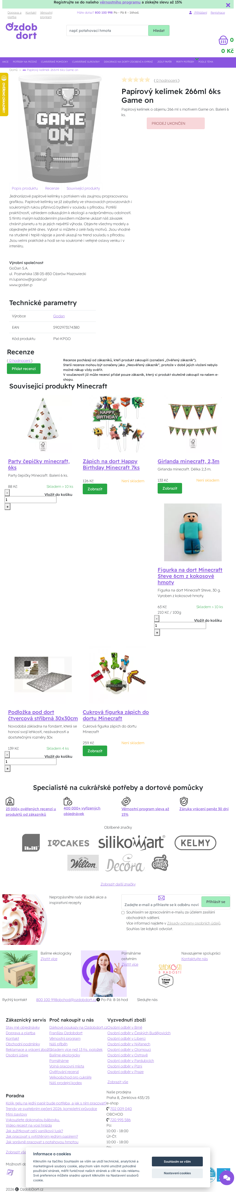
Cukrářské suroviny (86, 61)
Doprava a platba (14, 15)
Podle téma (205, 61)
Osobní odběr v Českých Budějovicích (139, 1033)
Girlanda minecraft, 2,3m (188, 461)
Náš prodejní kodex (65, 1082)
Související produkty (83, 188)
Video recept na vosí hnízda (29, 1125)
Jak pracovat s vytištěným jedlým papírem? (42, 1136)
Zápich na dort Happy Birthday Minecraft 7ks (111, 464)
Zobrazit (95, 489)
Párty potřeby (185, 61)
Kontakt (31, 12)
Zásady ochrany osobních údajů (193, 923)
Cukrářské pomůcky (54, 61)
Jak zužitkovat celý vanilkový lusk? (34, 1130)
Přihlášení (200, 12)
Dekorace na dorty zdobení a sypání (128, 61)
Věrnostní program (46, 15)
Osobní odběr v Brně (124, 1027)
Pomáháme (59, 1060)
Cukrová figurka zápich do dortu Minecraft (116, 715)
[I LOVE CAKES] (69, 843)
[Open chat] (226, 1180)
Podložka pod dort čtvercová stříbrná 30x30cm (43, 715)
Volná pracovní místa (66, 1066)
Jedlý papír (164, 61)
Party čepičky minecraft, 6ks (39, 464)
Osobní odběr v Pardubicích (130, 1060)
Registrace (218, 12)
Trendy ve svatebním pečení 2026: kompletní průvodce (51, 1108)
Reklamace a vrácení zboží (27, 1049)
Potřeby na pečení (25, 61)
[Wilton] (83, 863)
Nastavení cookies (177, 1173)
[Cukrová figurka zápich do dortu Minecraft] (118, 674)
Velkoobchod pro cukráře (70, 1077)
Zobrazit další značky (118, 884)
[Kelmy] (195, 843)
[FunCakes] (160, 863)
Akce (5, 61)
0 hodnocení (166, 80)
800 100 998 (46, 999)
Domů (13, 70)
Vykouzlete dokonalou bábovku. (33, 1119)
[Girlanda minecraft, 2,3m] (193, 423)
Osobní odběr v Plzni (124, 1066)
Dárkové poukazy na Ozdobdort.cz (78, 1027)
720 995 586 (120, 1119)
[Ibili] (31, 843)
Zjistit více (49, 958)
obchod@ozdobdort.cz (76, 999)
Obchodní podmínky (23, 1044)
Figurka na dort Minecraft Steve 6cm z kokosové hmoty (190, 576)
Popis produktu (25, 188)
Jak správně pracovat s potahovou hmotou (42, 1142)
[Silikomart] (132, 843)
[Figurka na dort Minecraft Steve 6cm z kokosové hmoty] (193, 532)
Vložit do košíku (58, 494)
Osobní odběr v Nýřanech (128, 1044)
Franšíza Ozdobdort (66, 1033)
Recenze (52, 188)
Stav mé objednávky (23, 1027)
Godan (59, 316)
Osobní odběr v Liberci (126, 1038)
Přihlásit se (215, 901)
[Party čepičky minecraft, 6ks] (43, 423)
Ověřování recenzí (64, 1071)
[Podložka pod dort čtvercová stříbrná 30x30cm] (43, 674)
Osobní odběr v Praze (125, 1071)
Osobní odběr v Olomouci (129, 1049)
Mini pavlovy (16, 1114)
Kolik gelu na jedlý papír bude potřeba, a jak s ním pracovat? (56, 1103)
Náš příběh (58, 1044)
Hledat (159, 30)
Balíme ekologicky (64, 1055)
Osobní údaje (17, 1055)
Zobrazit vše (117, 1082)
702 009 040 (121, 1108)
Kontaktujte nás (194, 958)
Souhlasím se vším (177, 1161)
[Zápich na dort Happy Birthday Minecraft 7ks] (118, 423)
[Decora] (124, 863)
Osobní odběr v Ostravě (127, 1055)
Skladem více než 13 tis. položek (76, 1049)
